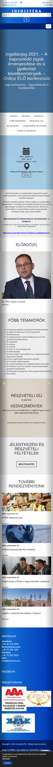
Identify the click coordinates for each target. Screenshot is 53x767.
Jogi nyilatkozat (22, 750)
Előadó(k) (38, 116)
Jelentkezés (13, 126)
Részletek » (21, 523)
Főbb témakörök (18, 121)
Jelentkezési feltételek (34, 126)
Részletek (6, 758)
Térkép (26, 175)
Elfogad (7, 763)
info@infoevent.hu (9, 5)
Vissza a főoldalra (26, 131)
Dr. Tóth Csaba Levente (13, 301)
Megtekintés (26, 464)
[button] (4, 383)
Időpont (14, 116)
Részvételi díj (36, 121)
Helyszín (26, 116)
